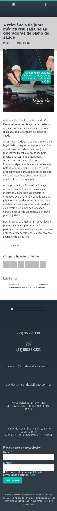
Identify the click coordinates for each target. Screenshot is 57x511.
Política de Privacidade (25, 498)
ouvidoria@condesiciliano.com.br (28, 384)
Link (33, 475)
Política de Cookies (46, 498)
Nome (7, 451)
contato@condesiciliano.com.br (29, 366)
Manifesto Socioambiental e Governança (23, 501)
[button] (51, 8)
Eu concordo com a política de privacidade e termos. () (22, 473)
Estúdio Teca (28, 504)
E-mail (7, 462)
